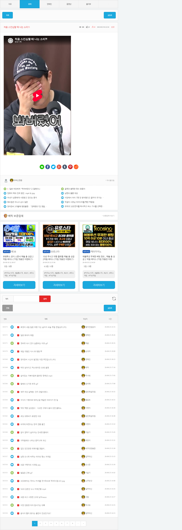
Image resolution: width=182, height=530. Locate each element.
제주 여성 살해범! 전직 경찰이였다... (34, 392)
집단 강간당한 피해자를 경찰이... (33, 448)
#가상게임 (12, 276)
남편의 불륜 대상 (71, 193)
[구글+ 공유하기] (59, 167)
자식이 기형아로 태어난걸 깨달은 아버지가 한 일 (39, 400)
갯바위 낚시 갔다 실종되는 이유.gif (34, 343)
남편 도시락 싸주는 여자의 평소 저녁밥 (35, 457)
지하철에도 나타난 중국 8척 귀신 (33, 440)
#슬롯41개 (19, 273)
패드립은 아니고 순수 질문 (17, 202)
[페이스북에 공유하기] (47, 167)
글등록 (110, 15)
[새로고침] (114, 298)
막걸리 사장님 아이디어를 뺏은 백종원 (79, 202)
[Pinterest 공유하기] (70, 167)
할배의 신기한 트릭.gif (29, 384)
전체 (7, 308)
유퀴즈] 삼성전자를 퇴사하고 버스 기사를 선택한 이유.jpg (85, 206)
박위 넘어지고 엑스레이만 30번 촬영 (34, 368)
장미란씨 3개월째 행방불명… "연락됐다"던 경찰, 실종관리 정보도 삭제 (27, 206)
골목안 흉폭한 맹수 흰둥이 (75, 189)
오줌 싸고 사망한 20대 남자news (33, 497)
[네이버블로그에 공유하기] (42, 167)
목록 (7, 15)
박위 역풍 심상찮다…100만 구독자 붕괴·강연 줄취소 (40, 408)
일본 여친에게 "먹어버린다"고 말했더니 (24, 189)
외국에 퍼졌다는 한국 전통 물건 (32, 424)
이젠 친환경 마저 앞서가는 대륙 (32, 505)
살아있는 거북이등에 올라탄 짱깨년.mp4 (36, 376)
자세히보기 (19, 284)
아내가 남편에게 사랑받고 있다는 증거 (22, 198)
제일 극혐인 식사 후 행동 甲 (31, 351)
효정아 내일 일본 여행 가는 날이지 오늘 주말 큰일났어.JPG (43, 327)
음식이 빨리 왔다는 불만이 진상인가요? (35, 513)
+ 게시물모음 (109, 180)
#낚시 (26, 273)
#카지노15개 (9, 273)
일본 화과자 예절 (27, 335)
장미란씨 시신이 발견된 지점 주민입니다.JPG (38, 359)
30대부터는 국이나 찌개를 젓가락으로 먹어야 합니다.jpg (42, 481)
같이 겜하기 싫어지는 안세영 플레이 (34, 432)
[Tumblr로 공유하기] (64, 167)
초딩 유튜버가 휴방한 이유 (30, 416)
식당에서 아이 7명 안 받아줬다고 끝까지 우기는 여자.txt (85, 198)
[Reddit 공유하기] (76, 167)
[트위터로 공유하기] (53, 167)
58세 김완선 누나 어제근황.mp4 (33, 489)
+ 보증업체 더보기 (108, 216)
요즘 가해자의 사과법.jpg (30, 465)
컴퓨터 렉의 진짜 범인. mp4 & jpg (21, 193)
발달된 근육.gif (26, 473)
